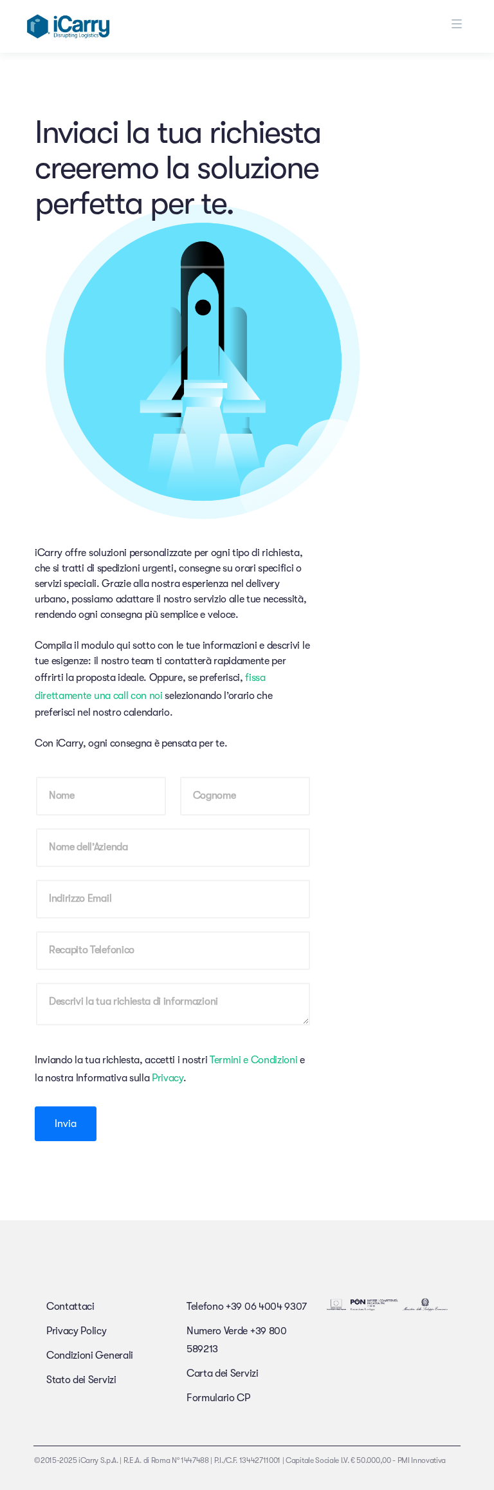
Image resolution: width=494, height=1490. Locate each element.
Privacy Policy (76, 1331)
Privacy (167, 1078)
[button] (473, 23)
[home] (68, 26)
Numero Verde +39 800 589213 (237, 1340)
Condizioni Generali (89, 1355)
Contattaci (70, 1306)
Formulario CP (218, 1398)
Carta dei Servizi (223, 1373)
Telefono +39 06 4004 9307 (247, 1306)
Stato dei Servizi (81, 1380)
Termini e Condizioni (255, 1060)
